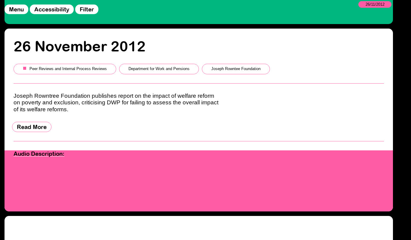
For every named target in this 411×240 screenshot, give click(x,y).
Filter (87, 9)
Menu (16, 9)
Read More (32, 127)
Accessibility (51, 9)
